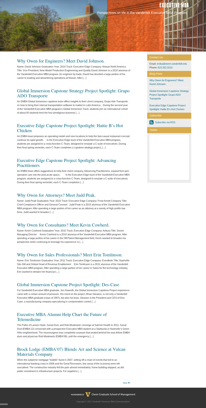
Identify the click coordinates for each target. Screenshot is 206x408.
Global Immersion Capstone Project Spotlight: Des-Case (68, 284)
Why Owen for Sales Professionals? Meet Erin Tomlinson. (70, 255)
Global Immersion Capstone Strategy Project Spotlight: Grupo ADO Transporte (73, 93)
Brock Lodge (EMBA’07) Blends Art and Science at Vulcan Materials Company (71, 351)
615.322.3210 (165, 67)
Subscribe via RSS (165, 122)
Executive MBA (174, 5)
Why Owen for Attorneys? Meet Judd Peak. (56, 195)
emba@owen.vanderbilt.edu (172, 64)
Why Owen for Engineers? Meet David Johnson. (61, 61)
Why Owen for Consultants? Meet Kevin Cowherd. (63, 225)
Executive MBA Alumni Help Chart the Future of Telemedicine (62, 316)
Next (125, 383)
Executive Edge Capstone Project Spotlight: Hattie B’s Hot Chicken (70, 127)
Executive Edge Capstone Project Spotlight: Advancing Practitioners (66, 162)
